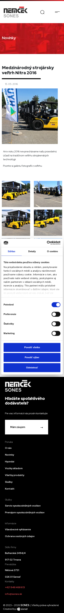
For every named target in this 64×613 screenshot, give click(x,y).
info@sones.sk (13, 594)
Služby (8, 482)
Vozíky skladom (14, 468)
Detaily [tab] (32, 251)
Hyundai (9, 461)
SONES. (25, 605)
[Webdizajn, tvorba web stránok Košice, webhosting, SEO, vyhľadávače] (22, 609)
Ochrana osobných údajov (19, 536)
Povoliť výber (32, 357)
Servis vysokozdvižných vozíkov (23, 505)
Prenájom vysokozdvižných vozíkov (24, 512)
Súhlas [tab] (11, 251)
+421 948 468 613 (15, 587)
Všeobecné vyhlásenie (18, 529)
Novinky (9, 454)
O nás (8, 448)
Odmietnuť (32, 367)
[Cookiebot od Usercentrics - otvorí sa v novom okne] (46, 243)
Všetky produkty (14, 475)
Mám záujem (17, 427)
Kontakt (9, 488)
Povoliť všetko (32, 347)
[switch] (56, 314)
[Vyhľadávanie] (42, 12)
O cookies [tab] (52, 251)
